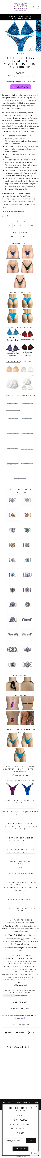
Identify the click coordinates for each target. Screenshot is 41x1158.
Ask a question (20, 1025)
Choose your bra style (20, 327)
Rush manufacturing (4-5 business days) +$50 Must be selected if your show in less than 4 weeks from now (20, 941)
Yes (21, 864)
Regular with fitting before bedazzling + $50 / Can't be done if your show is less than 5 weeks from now (20, 928)
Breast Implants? (20, 861)
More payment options (20, 1008)
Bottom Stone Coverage (20, 781)
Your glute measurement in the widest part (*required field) (20, 826)
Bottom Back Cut (20, 293)
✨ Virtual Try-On (20, 87)
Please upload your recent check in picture (20, 991)
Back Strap (20, 695)
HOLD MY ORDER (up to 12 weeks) (21, 935)
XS (9, 225)
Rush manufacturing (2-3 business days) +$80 (21, 948)
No (21, 867)
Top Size (21, 221)
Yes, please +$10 (21, 775)
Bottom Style (20, 243)
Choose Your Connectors (20, 395)
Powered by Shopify (20, 1156)
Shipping (11, 76)
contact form (18, 196)
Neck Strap (20, 676)
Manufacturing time (20, 920)
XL (32, 225)
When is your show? (20, 899)
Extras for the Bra (20, 361)
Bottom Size (20, 232)
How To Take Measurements (14, 211)
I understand (21, 985)
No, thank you (22, 771)
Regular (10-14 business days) (21, 922)
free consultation (19, 201)
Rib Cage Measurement (20, 873)
